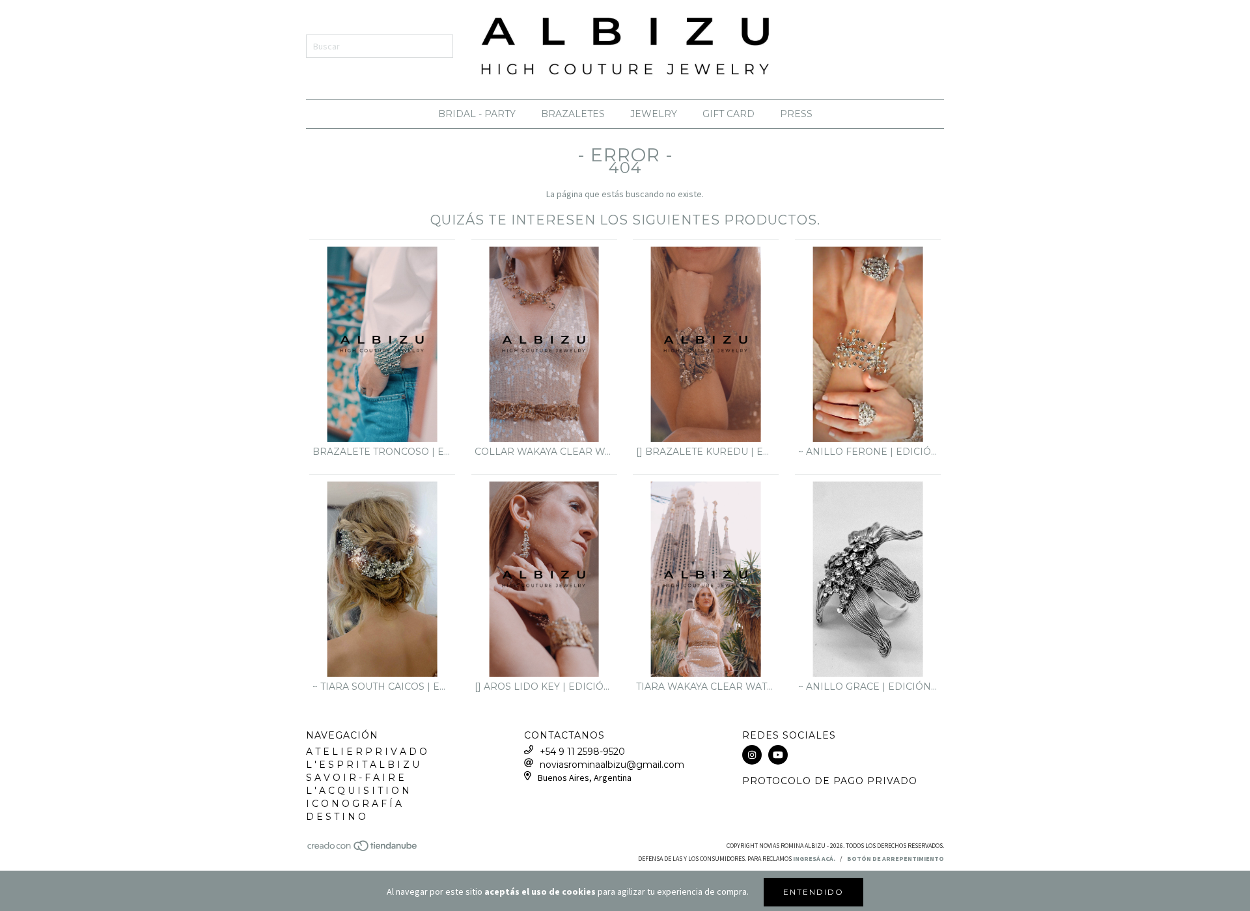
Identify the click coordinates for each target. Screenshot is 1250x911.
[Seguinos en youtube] (778, 755)
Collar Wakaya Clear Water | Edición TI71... (544, 451)
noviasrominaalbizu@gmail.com (612, 764)
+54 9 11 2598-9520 (582, 751)
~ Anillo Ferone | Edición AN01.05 (868, 451)
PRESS (796, 114)
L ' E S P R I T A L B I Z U (362, 764)
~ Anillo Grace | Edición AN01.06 (868, 686)
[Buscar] (433, 46)
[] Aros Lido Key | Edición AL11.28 (544, 686)
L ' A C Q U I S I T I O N (358, 790)
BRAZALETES (573, 114)
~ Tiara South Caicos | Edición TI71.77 (382, 686)
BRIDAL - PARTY (477, 114)
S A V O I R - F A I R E (355, 777)
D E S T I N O (336, 817)
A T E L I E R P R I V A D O (366, 751)
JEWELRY (653, 114)
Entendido (813, 892)
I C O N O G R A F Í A (354, 803)
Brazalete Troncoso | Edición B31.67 (382, 451)
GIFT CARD (728, 114)
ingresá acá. (814, 858)
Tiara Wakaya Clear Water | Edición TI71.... (705, 686)
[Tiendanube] (363, 849)
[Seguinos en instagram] (752, 755)
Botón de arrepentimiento (895, 858)
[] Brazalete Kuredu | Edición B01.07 (705, 451)
